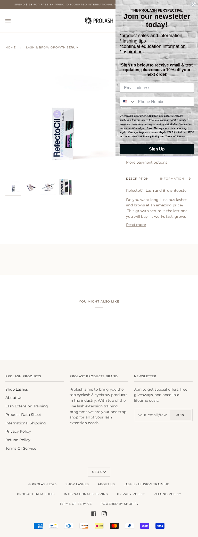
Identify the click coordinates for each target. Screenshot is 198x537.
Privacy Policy (18, 431)
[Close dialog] (193, 4)
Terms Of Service (20, 448)
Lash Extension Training (26, 406)
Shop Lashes (16, 389)
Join (180, 415)
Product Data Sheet (23, 415)
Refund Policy (17, 440)
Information (172, 178)
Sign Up (157, 149)
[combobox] (127, 101)
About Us (13, 398)
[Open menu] (13, 20)
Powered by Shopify (120, 504)
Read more (136, 225)
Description (137, 178)
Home (10, 47)
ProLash (40, 484)
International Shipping (25, 423)
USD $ (97, 472)
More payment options (146, 162)
